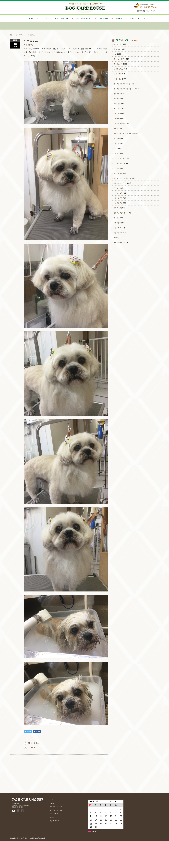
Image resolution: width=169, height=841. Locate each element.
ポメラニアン (118, 203)
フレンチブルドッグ (120, 183)
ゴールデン (117, 104)
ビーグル (117, 168)
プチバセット (118, 173)
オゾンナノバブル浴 (61, 18)
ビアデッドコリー (119, 158)
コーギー (117, 99)
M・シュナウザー (119, 59)
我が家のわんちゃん (120, 243)
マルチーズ (117, 208)
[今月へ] (115, 801)
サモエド (117, 109)
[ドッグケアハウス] (85, 10)
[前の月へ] (110, 801)
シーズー (117, 118)
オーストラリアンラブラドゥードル (125, 89)
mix (115, 54)
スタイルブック (135, 18)
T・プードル (118, 79)
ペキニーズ (117, 188)
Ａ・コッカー (118, 44)
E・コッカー (118, 49)
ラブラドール (118, 233)
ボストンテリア (119, 198)
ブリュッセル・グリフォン (122, 178)
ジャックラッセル (119, 123)
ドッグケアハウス (25, 838)
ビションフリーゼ (119, 163)
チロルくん (32, 747)
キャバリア (117, 94)
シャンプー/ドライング (83, 18)
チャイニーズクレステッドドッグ (125, 133)
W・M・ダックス (119, 69)
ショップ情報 (103, 18)
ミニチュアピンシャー (121, 213)
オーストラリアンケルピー (122, 84)
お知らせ (119, 18)
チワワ (116, 138)
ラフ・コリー (118, 228)
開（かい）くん (33, 743)
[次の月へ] (120, 801)
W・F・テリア (118, 74)
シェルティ (117, 114)
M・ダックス (118, 64)
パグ (115, 148)
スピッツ (117, 128)
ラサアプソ (30, 45)
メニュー (44, 18)
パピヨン (117, 153)
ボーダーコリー (119, 193)
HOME (31, 18)
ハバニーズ (117, 143)
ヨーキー (117, 218)
